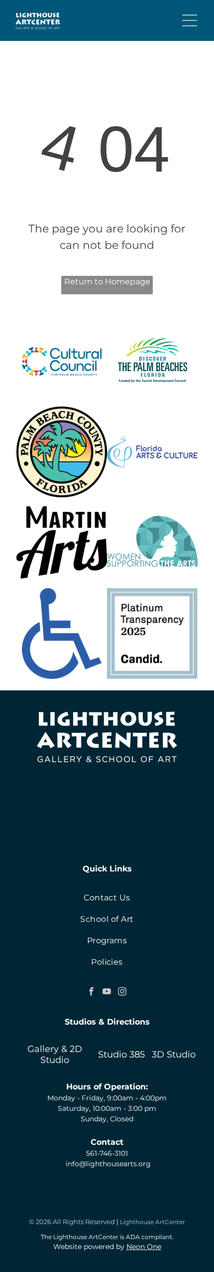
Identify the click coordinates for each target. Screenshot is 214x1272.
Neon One (143, 1246)
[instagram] (122, 992)
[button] (189, 20)
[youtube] (107, 992)
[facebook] (91, 992)
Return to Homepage (107, 281)
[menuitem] (107, 897)
